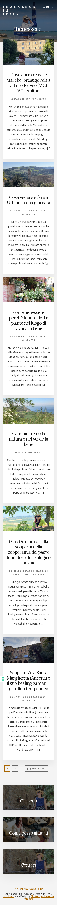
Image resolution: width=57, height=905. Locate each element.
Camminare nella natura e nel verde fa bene (28, 439)
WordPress (8, 896)
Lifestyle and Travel (28, 452)
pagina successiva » (36, 769)
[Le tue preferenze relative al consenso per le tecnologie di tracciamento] (3, 679)
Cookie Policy (36, 889)
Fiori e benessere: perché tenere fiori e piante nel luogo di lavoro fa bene (28, 320)
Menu (49, 7)
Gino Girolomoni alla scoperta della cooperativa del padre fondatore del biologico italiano (29, 552)
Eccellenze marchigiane (26, 571)
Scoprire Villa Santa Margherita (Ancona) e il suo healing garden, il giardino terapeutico (28, 680)
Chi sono (28, 801)
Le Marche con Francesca (28, 99)
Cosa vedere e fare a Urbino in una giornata (28, 200)
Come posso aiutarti (28, 833)
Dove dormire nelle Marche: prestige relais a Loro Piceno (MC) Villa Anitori (28, 83)
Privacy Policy (21, 889)
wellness (28, 214)
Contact (28, 865)
